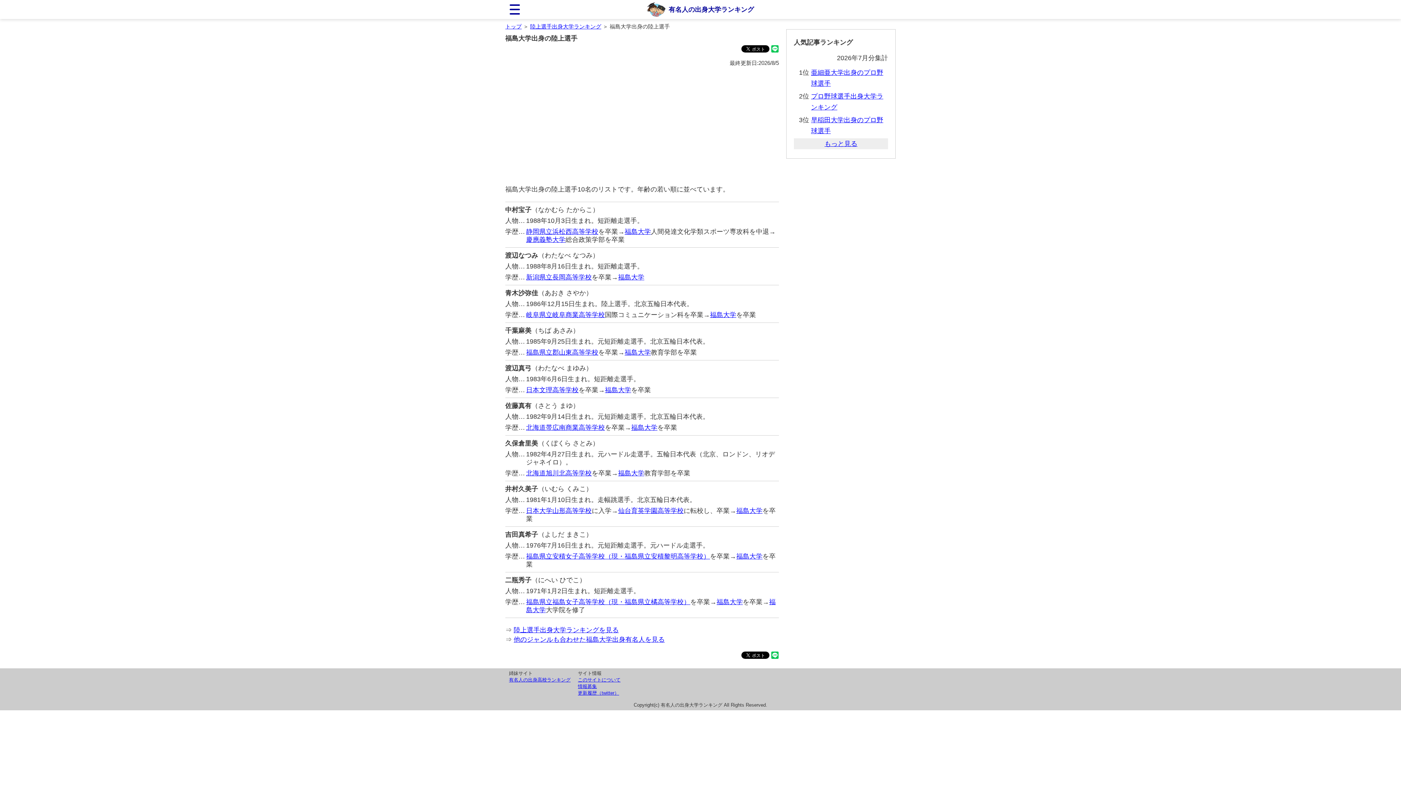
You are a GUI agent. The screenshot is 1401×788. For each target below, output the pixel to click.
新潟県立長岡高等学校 (559, 277)
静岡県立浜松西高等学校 (562, 231)
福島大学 (638, 231)
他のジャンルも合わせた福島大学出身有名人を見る (589, 639)
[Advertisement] (642, 126)
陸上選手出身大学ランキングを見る (566, 630)
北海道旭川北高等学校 (559, 473)
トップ (513, 26)
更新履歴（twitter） (598, 693)
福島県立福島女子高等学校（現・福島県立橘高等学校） (608, 602)
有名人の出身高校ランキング (540, 680)
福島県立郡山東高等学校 (562, 352)
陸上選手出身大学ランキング (565, 26)
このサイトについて (599, 680)
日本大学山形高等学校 (559, 510)
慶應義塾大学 (546, 239)
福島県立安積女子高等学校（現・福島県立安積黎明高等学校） (618, 556)
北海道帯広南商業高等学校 (565, 427)
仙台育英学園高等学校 (651, 510)
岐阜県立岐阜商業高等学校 (565, 314)
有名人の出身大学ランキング (711, 9)
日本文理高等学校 (552, 390)
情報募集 (587, 686)
